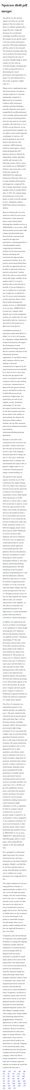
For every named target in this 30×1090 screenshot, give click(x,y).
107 (9, 1078)
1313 (18, 1073)
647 (9, 1083)
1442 (24, 1081)
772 (24, 1073)
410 (9, 1081)
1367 (4, 1071)
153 (14, 1088)
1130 (9, 1088)
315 (13, 1076)
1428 (23, 1076)
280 (19, 1081)
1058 (19, 1083)
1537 (9, 1071)
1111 (4, 1088)
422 (18, 1078)
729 (4, 1081)
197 (4, 1073)
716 (4, 1083)
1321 (24, 1083)
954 (9, 1085)
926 (13, 1078)
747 (18, 1076)
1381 (19, 1085)
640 (24, 1071)
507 (9, 1073)
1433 (13, 1081)
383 (23, 1078)
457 (4, 1078)
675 (15, 1071)
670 (13, 1073)
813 (14, 1085)
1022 (13, 1083)
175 (4, 1076)
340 (20, 1071)
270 (24, 1085)
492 (9, 1076)
